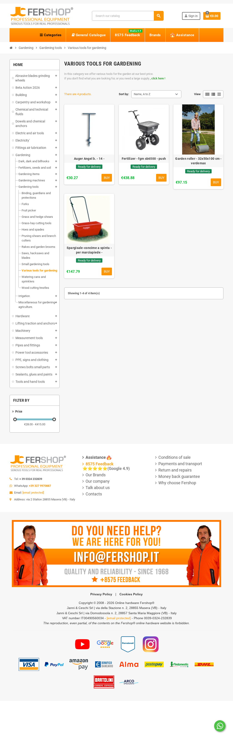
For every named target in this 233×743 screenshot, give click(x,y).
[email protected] (33, 492)
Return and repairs (175, 470)
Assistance (96, 457)
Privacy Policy (101, 594)
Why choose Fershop (177, 482)
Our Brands (96, 474)
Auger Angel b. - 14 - (89, 158)
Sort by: (124, 94)
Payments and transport (180, 463)
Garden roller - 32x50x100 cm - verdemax (198, 161)
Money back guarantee (179, 476)
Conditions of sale (174, 457)
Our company (98, 481)
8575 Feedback (100, 464)
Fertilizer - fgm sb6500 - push (144, 158)
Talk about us (98, 487)
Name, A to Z (142, 94)
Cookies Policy (131, 594)
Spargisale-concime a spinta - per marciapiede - (89, 250)
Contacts (94, 494)
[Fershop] (42, 15)
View (197, 94)
